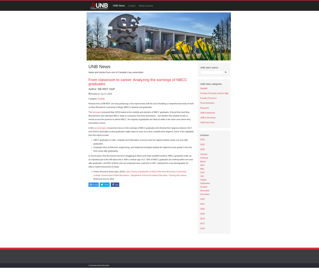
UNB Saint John (207, 122)
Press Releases (207, 103)
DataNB (101, 99)
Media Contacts (146, 6)
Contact (131, 6)
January (203, 154)
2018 (202, 219)
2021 (202, 204)
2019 (202, 214)
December (204, 194)
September (205, 183)
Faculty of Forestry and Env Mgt (214, 93)
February (204, 158)
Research (204, 108)
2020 (202, 209)
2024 (202, 144)
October (203, 187)
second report (100, 128)
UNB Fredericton (207, 113)
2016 (202, 228)
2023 (202, 149)
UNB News (119, 5)
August (203, 180)
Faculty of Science (208, 98)
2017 (202, 223)
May (202, 169)
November (204, 191)
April (202, 165)
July (202, 176)
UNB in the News (208, 118)
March (203, 161)
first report (96, 112)
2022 (202, 199)
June (202, 172)
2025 (202, 139)
